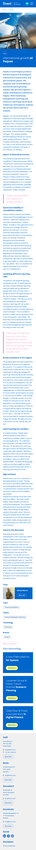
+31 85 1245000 (10, 752)
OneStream (21, 217)
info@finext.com (10, 750)
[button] (27, 3)
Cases (4, 10)
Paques (5, 116)
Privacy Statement (9, 846)
